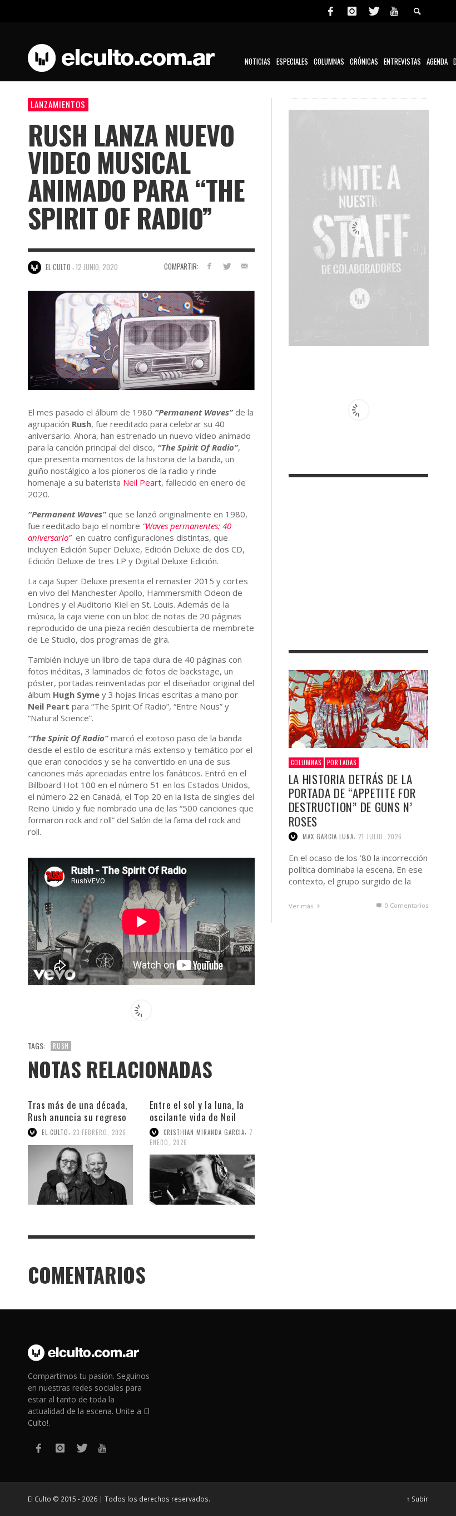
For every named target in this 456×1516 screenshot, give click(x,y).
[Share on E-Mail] (244, 266)
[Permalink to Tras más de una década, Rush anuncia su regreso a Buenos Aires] (80, 1175)
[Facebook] (330, 11)
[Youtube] (394, 11)
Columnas (306, 762)
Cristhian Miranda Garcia (204, 1132)
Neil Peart (142, 482)
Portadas (341, 762)
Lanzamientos (58, 104)
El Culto (55, 1132)
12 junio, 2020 (97, 266)
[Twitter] (373, 11)
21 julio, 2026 (380, 836)
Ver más (302, 906)
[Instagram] (352, 11)
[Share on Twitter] (226, 266)
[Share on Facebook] (208, 266)
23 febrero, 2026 (99, 1132)
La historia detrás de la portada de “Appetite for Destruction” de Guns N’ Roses (352, 800)
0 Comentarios (405, 905)
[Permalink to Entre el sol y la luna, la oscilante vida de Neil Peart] (202, 1179)
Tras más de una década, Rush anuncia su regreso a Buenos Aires (77, 1117)
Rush (61, 1045)
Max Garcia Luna (328, 836)
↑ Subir (417, 1498)
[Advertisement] (359, 563)
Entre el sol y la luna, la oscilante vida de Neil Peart (197, 1117)
